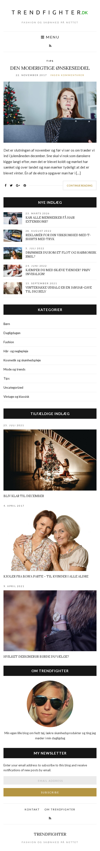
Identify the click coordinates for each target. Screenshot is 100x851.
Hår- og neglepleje (15, 351)
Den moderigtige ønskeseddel (50, 68)
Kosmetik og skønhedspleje (22, 360)
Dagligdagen (11, 333)
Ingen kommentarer (67, 75)
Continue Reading (80, 185)
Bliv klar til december (23, 496)
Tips (50, 60)
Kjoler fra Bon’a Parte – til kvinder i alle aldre (45, 576)
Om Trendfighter (59, 809)
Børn (6, 324)
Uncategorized (13, 387)
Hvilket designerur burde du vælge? (36, 657)
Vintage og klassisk (16, 396)
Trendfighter (50, 834)
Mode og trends (14, 369)
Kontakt (32, 809)
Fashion (8, 342)
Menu (52, 37)
